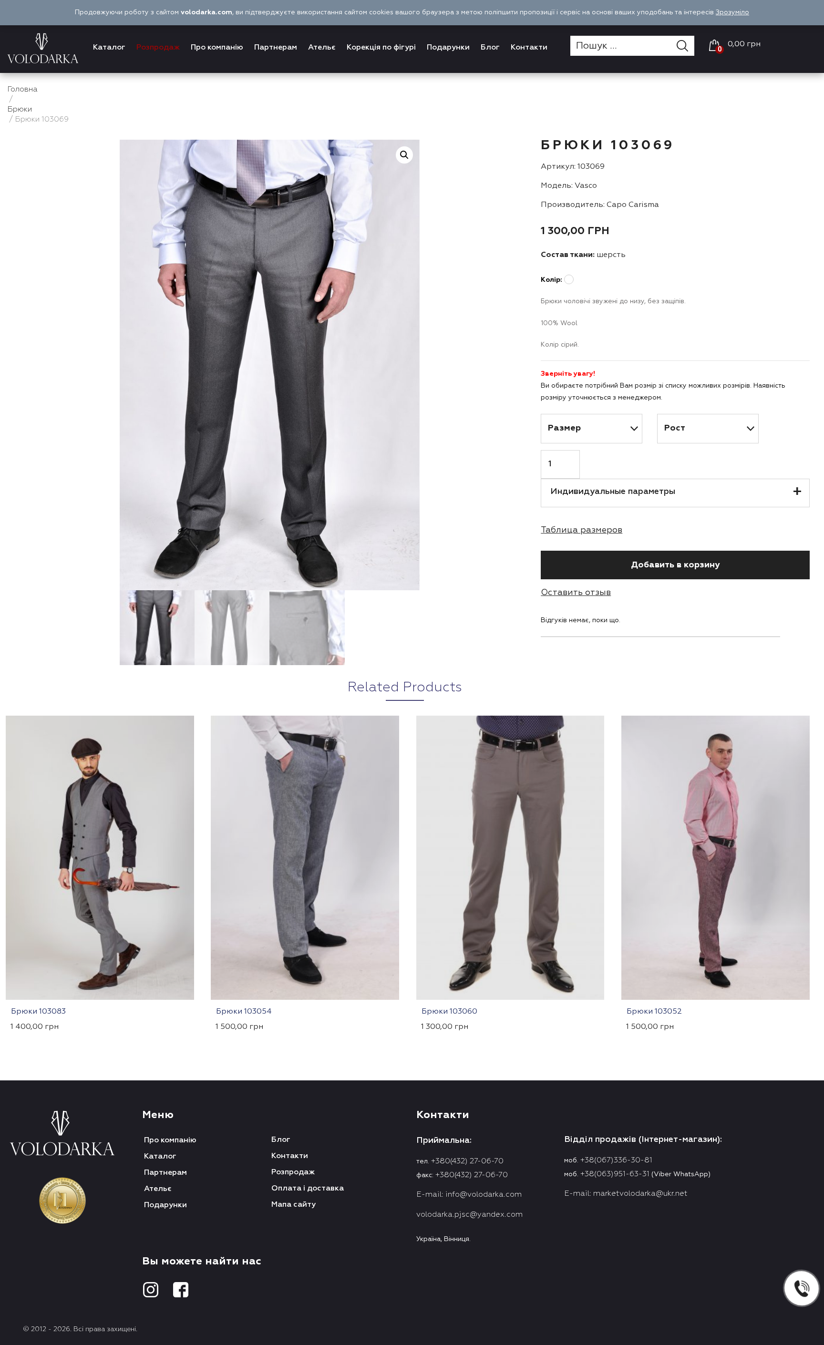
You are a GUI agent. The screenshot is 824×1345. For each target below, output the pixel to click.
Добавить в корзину (675, 565)
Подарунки (448, 47)
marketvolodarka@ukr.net (640, 1194)
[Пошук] (685, 46)
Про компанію (217, 47)
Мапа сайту (293, 1205)
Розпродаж (158, 47)
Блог (490, 47)
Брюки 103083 (38, 1012)
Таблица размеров (581, 530)
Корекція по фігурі (381, 47)
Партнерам (275, 47)
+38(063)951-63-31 (614, 1174)
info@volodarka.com (483, 1195)
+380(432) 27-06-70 (467, 1161)
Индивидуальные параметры (612, 491)
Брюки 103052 (654, 1012)
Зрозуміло (732, 12)
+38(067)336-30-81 (616, 1160)
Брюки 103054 (244, 1012)
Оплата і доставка (307, 1188)
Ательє (322, 47)
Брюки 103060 (449, 1012)
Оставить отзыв (576, 592)
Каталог (109, 47)
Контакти (529, 47)
